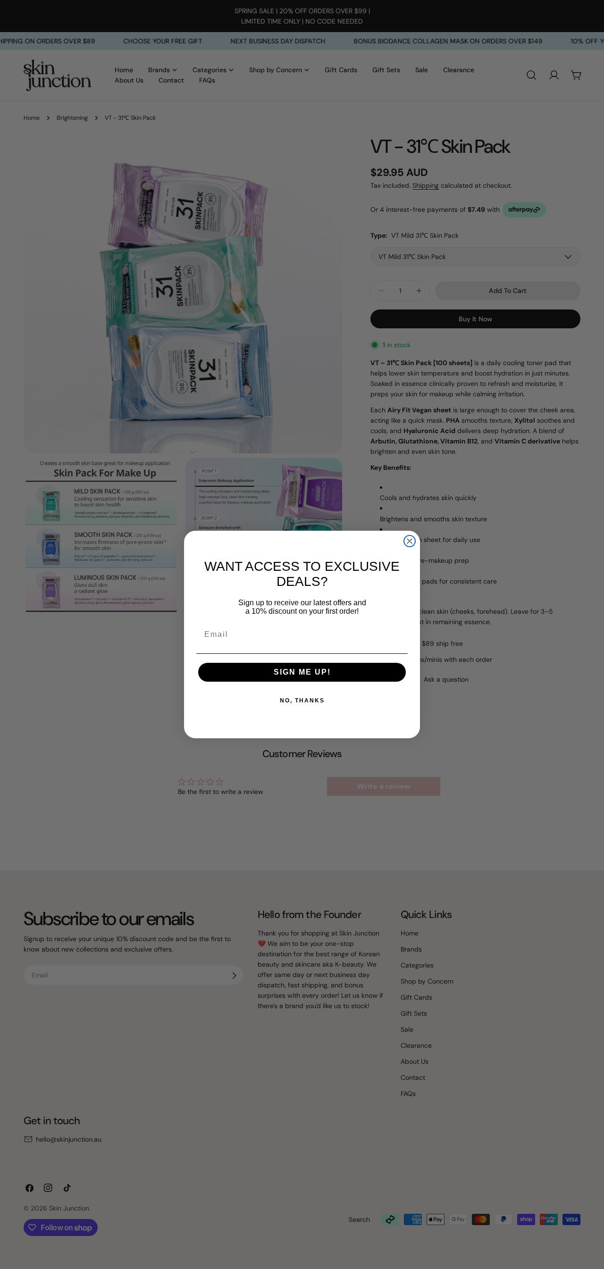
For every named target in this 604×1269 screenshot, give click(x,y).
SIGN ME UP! (302, 672)
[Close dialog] (409, 541)
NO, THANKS (302, 700)
